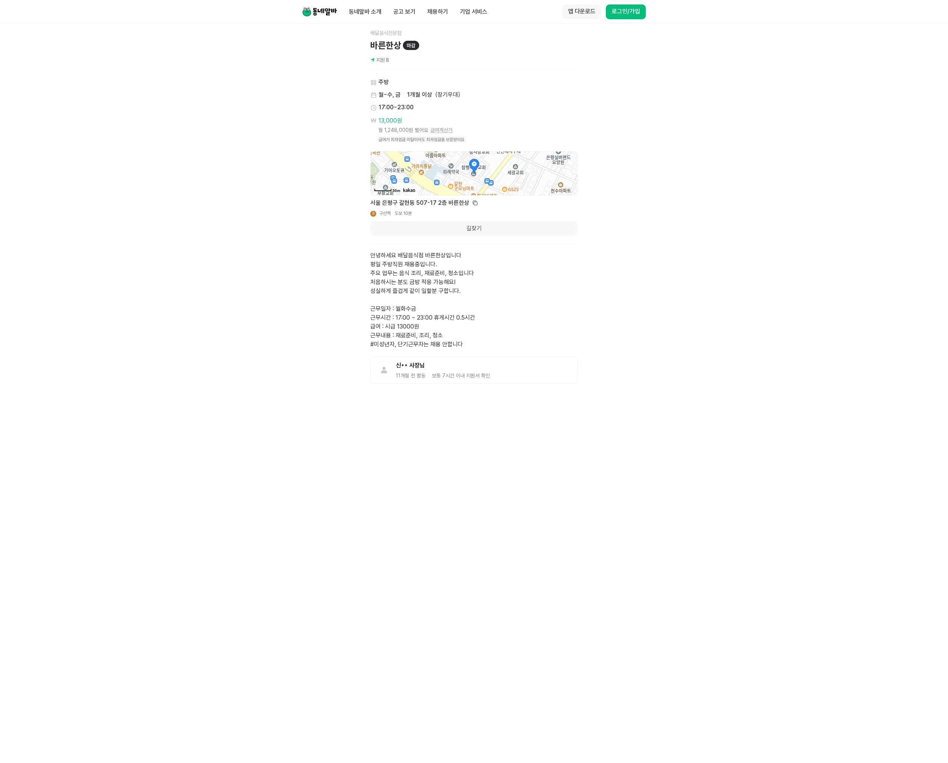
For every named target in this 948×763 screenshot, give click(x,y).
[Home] (319, 11)
